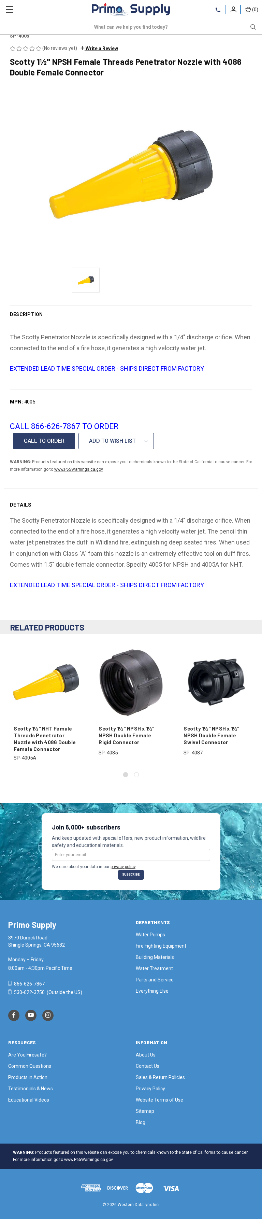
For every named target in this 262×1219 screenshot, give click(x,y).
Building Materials (155, 957)
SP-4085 (108, 753)
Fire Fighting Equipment (161, 946)
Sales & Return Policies (160, 1077)
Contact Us (147, 1066)
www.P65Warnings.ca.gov (78, 469)
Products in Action (27, 1077)
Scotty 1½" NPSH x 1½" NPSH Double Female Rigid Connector (127, 735)
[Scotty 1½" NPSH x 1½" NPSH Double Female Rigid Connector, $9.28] (131, 682)
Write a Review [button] (101, 48)
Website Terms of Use (159, 1100)
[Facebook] (13, 1015)
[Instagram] (48, 1015)
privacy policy (123, 866)
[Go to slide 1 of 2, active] (125, 774)
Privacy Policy (150, 1088)
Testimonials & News (30, 1088)
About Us (146, 1055)
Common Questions (29, 1066)
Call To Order (44, 441)
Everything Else (152, 991)
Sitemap (145, 1111)
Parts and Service (155, 979)
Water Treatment (154, 968)
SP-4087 (193, 753)
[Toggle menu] (9, 9)
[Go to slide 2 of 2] (136, 774)
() (255, 9)
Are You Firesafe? (27, 1055)
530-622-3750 (29, 992)
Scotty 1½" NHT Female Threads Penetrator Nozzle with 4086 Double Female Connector (45, 738)
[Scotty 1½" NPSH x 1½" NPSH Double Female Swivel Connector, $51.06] (215, 682)
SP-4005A (25, 758)
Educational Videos (28, 1100)
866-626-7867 (29, 984)
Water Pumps (150, 934)
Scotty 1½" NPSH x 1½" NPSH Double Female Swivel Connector (211, 735)
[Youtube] (31, 1015)
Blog (140, 1122)
